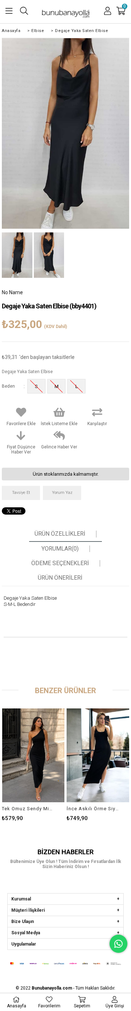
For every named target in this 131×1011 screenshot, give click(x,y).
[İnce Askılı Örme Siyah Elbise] (98, 755)
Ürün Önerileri (60, 578)
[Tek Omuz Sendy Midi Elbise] (33, 755)
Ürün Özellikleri (60, 534)
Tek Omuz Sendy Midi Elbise (28, 808)
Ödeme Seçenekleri (60, 563)
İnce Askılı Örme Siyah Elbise (93, 808)
